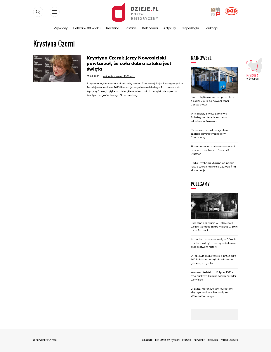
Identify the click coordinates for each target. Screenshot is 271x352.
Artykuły (169, 28)
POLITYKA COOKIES (229, 340)
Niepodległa (190, 28)
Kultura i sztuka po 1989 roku (119, 76)
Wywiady (61, 28)
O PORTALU (147, 340)
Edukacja (211, 28)
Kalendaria (150, 28)
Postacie (130, 28)
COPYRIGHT (199, 340)
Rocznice (112, 28)
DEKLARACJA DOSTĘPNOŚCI (167, 340)
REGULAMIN (213, 340)
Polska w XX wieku (86, 28)
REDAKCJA (186, 340)
